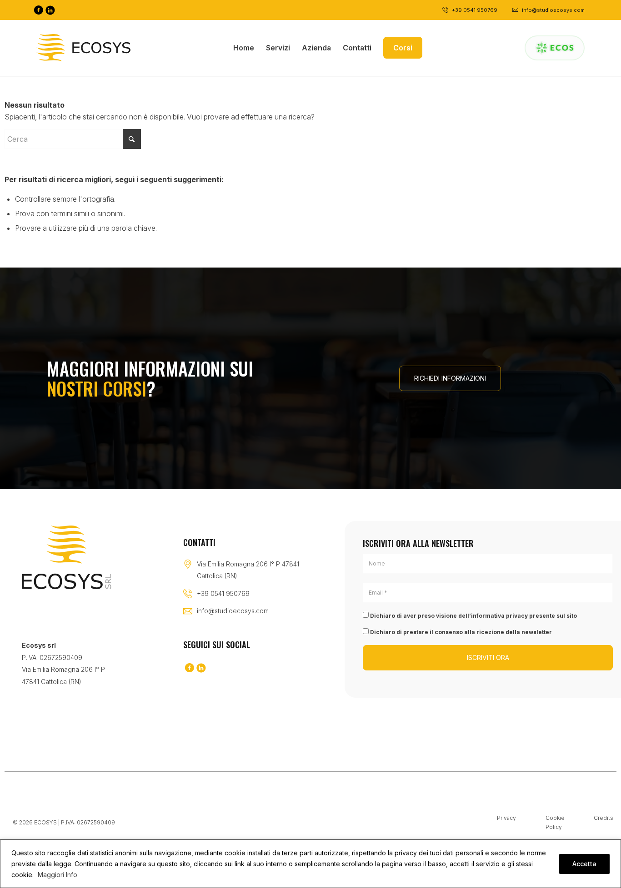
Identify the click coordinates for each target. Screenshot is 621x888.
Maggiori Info (57, 874)
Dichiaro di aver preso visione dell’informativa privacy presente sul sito (473, 615)
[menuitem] (243, 48)
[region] (310, 863)
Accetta (584, 864)
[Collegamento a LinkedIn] (50, 10)
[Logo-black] (83, 47)
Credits (603, 817)
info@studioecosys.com (233, 611)
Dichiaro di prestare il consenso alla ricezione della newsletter (460, 632)
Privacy (506, 817)
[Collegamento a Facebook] (38, 10)
